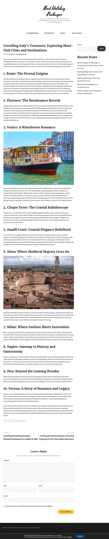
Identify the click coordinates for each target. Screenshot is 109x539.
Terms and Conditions (32, 527)
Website (5, 496)
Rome (23, 421)
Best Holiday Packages (54, 11)
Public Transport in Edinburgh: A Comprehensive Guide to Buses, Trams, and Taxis (90, 65)
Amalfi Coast (8, 421)
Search (79, 45)
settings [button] (69, 537)
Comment (6, 460)
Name (5, 486)
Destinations (49, 33)
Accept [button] (80, 536)
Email (41, 486)
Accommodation (32, 33)
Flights (63, 33)
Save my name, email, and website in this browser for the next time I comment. (29, 506)
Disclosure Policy (18, 527)
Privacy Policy (7, 527)
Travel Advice (77, 33)
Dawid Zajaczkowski (22, 54)
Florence (17, 421)
